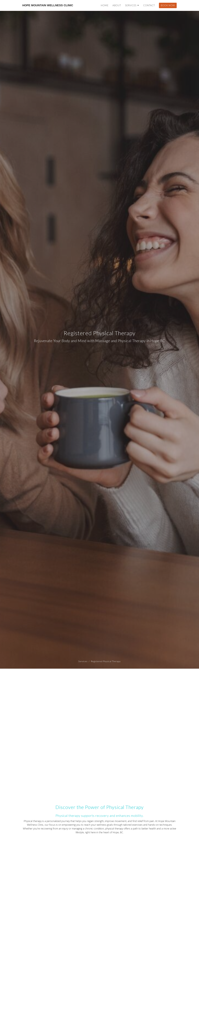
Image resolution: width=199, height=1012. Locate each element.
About (116, 5)
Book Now (168, 5)
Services (130, 5)
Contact (149, 5)
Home (104, 5)
